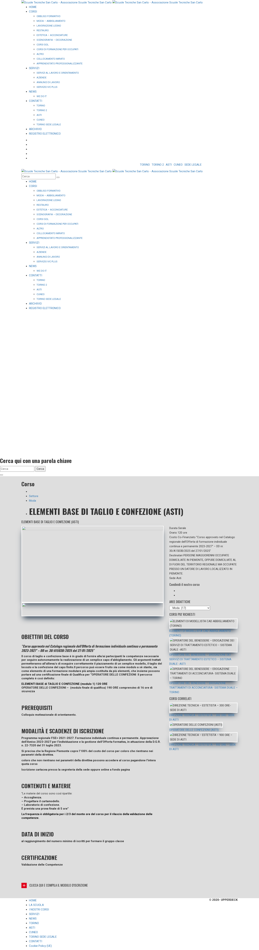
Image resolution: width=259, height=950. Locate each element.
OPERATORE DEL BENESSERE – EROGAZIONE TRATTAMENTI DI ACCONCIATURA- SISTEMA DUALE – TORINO (203, 687)
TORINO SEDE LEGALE (43, 936)
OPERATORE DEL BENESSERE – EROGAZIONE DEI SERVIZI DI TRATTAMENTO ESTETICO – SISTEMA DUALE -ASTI (200, 659)
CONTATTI (35, 941)
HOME (33, 900)
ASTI (169, 164)
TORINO (145, 164)
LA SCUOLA (36, 905)
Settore (33, 496)
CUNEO (178, 164)
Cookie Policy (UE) (40, 946)
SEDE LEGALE (193, 164)
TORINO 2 (158, 164)
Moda (32, 500)
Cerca (40, 469)
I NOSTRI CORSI (39, 909)
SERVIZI (34, 914)
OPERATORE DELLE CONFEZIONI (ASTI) (194, 730)
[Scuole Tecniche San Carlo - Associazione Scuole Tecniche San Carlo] (112, 2)
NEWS (33, 918)
